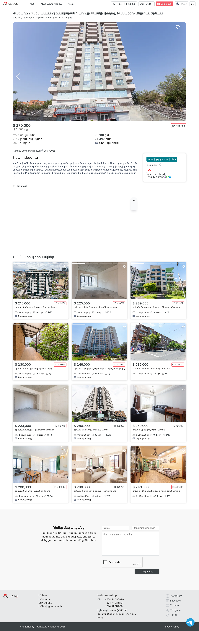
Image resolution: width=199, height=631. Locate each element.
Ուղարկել (147, 571)
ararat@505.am (112, 610)
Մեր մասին (45, 603)
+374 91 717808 (114, 606)
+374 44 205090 (155, 177)
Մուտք (184, 4)
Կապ (71, 4)
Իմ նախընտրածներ (50, 606)
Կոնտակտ (44, 599)
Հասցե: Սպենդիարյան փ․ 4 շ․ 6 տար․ (116, 616)
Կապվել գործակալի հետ (162, 159)
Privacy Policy (171, 626)
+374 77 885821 (114, 603)
